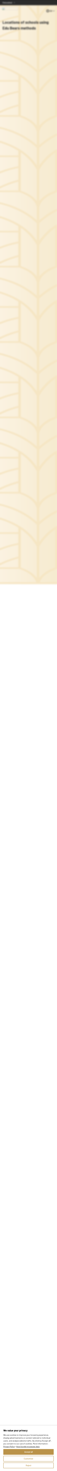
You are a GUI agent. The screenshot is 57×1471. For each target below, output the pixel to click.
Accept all (28, 1452)
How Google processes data (27, 1446)
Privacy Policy (9, 1446)
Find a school (7, 3)
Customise (28, 1458)
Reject (28, 1465)
